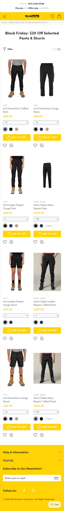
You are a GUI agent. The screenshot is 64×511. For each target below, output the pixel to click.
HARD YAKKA (39, 202)
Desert (49, 226)
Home (4, 22)
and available (32, 8)
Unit (5, 105)
